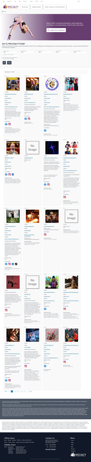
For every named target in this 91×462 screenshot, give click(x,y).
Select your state (6, 51)
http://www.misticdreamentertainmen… (71, 300)
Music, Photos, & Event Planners (55, 7)
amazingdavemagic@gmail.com (69, 157)
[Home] (10, 7)
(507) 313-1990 (8, 230)
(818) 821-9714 (66, 162)
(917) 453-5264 (47, 349)
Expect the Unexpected (58, 30)
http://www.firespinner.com (29, 102)
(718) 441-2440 (47, 353)
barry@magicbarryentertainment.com (70, 345)
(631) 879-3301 (8, 349)
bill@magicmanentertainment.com (51, 94)
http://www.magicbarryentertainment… (71, 353)
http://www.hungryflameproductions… (12, 353)
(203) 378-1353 (27, 294)
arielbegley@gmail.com (29, 226)
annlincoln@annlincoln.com (49, 292)
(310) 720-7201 (27, 98)
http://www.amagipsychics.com (11, 106)
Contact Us (73, 451)
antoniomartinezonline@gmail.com (51, 157)
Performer (25, 7)
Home (4, 1)
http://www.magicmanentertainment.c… (52, 106)
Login (79, 1)
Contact (36, 1)
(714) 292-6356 (27, 347)
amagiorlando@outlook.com (10, 94)
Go (4, 62)
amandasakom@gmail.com (10, 226)
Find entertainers (23, 51)
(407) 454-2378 (8, 98)
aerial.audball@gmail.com (49, 226)
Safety (72, 442)
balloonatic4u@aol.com (48, 345)
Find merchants (58, 51)
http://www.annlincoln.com (49, 300)
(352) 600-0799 (8, 102)
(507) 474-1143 (8, 234)
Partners (31, 1)
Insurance (9, 1)
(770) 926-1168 (47, 102)
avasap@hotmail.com (28, 157)
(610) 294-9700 (8, 166)
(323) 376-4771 (66, 296)
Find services (40, 51)
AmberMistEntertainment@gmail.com (70, 292)
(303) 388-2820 (47, 296)
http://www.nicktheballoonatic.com (51, 357)
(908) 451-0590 (66, 166)
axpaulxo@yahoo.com (67, 94)
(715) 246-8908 (52, 444)
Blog (19, 1)
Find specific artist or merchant (8, 54)
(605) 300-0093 (27, 230)
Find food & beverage (77, 51)
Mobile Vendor (36, 7)
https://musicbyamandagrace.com (12, 239)
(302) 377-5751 (8, 162)
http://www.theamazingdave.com (70, 170)
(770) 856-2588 (47, 98)
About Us (25, 1)
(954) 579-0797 (66, 98)
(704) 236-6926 (66, 349)
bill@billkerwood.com (9, 157)
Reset (9, 62)
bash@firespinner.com (28, 94)
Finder (42, 1)
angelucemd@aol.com (9, 345)
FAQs (15, 1)
